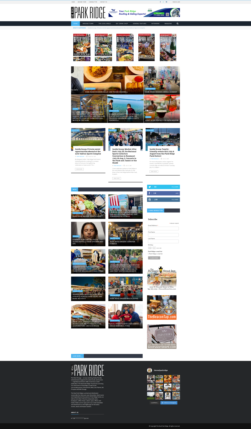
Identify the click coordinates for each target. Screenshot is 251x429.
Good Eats (148, 117)
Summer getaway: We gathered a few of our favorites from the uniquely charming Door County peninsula (124, 117)
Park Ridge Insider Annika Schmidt (161, 92)
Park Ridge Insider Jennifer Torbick (122, 243)
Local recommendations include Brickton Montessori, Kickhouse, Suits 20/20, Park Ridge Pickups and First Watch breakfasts (125, 268)
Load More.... (77, 356)
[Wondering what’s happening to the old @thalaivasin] (167, 387)
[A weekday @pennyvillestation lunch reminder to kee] (159, 387)
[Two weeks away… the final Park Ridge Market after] (167, 395)
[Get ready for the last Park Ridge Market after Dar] (151, 387)
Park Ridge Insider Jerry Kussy (87, 216)
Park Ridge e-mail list (155, 254)
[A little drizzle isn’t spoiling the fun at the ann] (176, 387)
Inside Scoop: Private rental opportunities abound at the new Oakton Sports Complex (88, 151)
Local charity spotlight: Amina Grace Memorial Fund (124, 325)
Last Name (151, 238)
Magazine (168, 23)
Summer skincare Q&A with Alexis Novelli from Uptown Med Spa (88, 242)
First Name (151, 232)
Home (73, 2)
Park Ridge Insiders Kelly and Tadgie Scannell (102, 28)
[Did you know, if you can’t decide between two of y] (176, 395)
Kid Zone (75, 109)
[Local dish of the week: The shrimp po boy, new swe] (159, 379)
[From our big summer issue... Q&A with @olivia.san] (159, 395)
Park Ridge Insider (77, 88)
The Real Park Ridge (162, 426)
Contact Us (103, 2)
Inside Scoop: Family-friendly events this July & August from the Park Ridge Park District (162, 152)
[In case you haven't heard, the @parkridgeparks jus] (151, 395)
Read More (79, 169)
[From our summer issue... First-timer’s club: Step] (151, 379)
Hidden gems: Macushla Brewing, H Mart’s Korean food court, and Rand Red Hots (88, 296)
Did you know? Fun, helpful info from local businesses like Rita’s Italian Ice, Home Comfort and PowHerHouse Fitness (125, 213)
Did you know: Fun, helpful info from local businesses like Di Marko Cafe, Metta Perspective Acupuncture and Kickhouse (87, 323)
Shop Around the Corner (79, 263)
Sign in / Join (176, 2)
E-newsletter (93, 2)
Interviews (155, 23)
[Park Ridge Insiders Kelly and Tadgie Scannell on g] (176, 379)
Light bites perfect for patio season (161, 120)
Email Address (153, 225)
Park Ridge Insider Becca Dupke (124, 298)
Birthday (150, 245)
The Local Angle (104, 23)
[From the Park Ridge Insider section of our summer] (167, 379)
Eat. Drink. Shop (122, 23)
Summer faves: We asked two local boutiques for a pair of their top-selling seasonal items (88, 269)
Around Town (82, 2)
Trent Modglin (80, 156)
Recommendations (115, 261)
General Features (139, 23)
